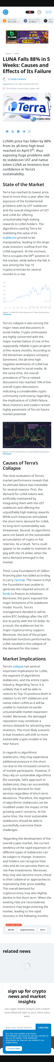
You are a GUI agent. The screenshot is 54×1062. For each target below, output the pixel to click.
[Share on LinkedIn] (18, 131)
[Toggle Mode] (39, 12)
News (16, 53)
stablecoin (10, 238)
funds (7, 594)
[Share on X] (13, 131)
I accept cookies (14, 1048)
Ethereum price (32, 21)
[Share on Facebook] (7, 131)
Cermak (19, 580)
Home (8, 53)
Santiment (7, 454)
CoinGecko (7, 314)
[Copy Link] (29, 131)
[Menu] (48, 12)
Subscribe (43, 1027)
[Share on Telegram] (24, 131)
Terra (42, 929)
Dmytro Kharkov (18, 79)
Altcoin (11, 929)
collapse (18, 666)
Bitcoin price (11, 21)
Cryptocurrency (27, 929)
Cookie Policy (11, 1042)
